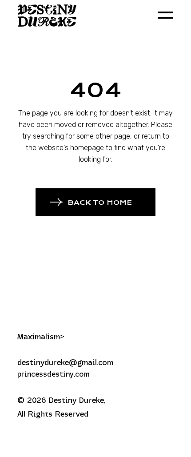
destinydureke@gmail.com (65, 363)
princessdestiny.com (53, 374)
